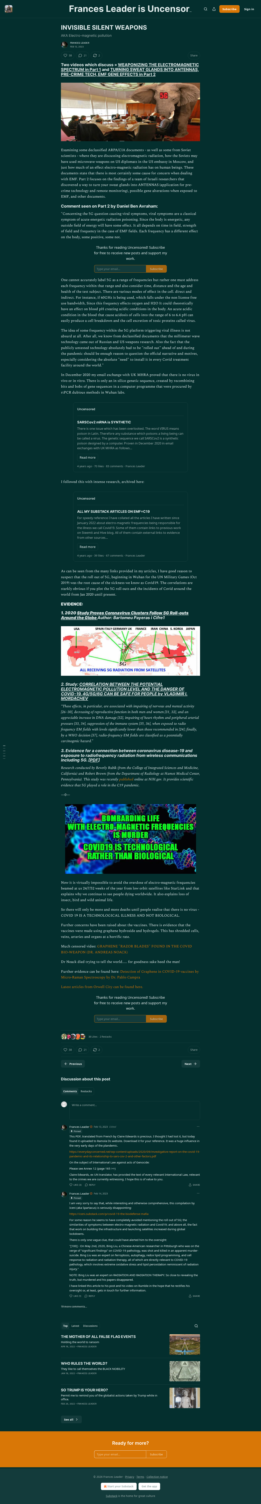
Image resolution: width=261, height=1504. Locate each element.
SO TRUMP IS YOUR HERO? (84, 1390)
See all (68, 1419)
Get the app (149, 1486)
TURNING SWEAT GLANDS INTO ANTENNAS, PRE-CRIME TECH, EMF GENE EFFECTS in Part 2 (130, 72)
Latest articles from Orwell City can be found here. (102, 987)
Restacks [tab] (86, 1091)
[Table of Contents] (4, 752)
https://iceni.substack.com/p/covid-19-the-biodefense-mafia (108, 1214)
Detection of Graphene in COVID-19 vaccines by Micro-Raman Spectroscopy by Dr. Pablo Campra (130, 974)
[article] (130, 1344)
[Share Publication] (214, 9)
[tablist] (77, 1091)
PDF (94, 759)
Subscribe (229, 9)
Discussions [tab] (90, 1326)
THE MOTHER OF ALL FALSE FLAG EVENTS (98, 1336)
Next (188, 1064)
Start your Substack (120, 1486)
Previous (75, 1064)
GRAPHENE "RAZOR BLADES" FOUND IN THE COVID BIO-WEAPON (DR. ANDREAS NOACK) (126, 949)
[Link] (56, 69)
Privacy (129, 1477)
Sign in (249, 9)
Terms (140, 1477)
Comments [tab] (70, 1091)
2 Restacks (106, 1036)
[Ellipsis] (198, 1126)
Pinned (77, 1131)
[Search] (205, 9)
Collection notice (157, 1477)
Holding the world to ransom (80, 1342)
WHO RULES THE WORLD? (84, 1363)
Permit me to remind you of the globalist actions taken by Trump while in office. (109, 1397)
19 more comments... (74, 1306)
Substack (111, 1496)
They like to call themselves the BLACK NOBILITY (93, 1369)
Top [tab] (65, 1326)
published (126, 779)
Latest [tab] (75, 1326)
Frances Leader (79, 43)
